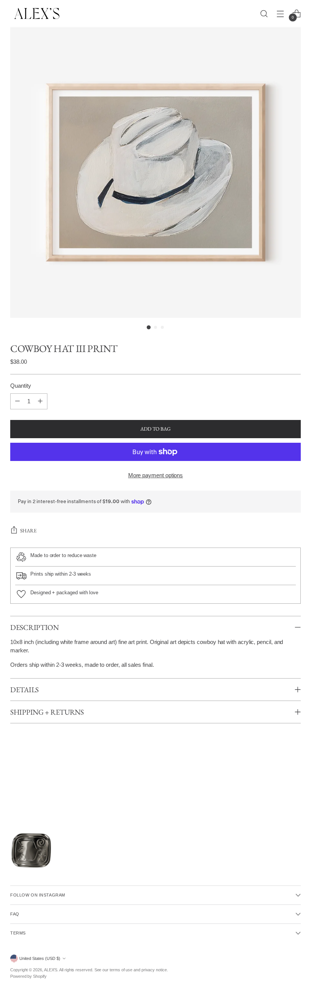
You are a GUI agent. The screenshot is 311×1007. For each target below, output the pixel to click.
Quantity (20, 386)
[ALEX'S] (36, 13)
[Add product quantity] (40, 401)
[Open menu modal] (280, 13)
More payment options (155, 475)
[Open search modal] (264, 13)
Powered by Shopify (28, 976)
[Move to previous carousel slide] (11, 792)
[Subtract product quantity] (17, 401)
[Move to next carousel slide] (299, 792)
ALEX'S (51, 970)
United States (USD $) (39, 958)
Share (28, 530)
